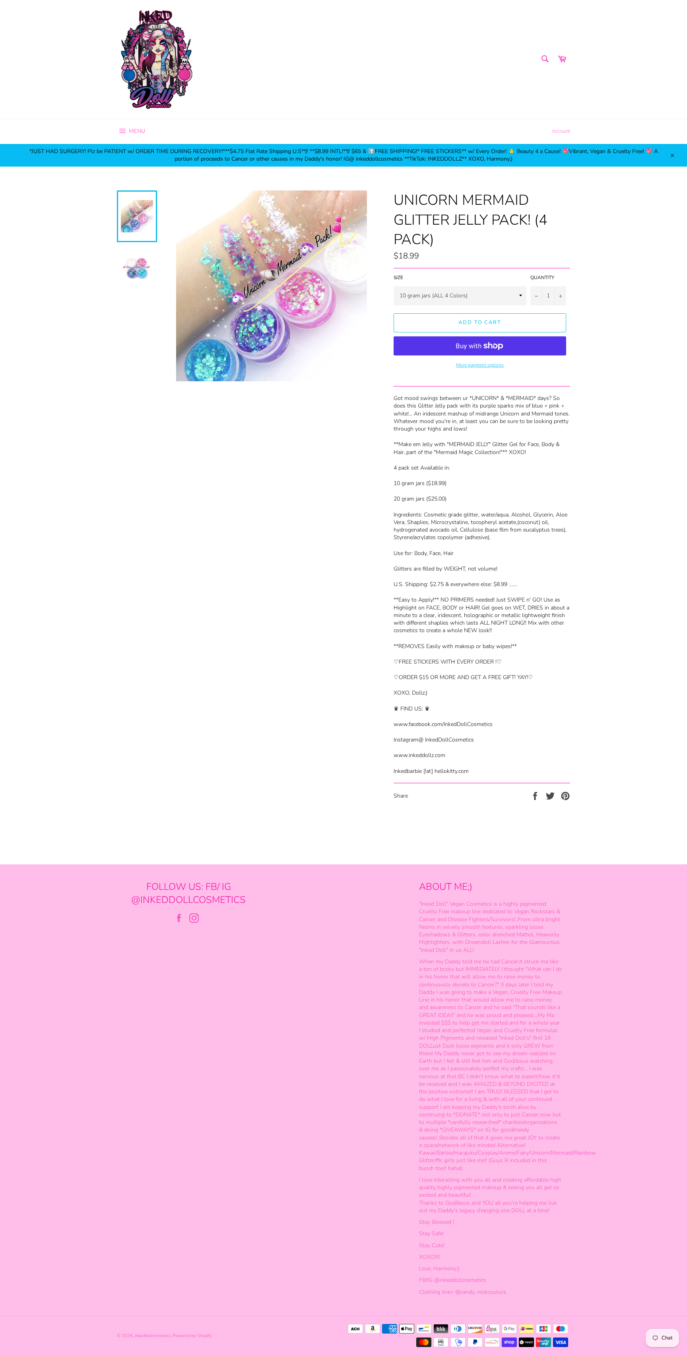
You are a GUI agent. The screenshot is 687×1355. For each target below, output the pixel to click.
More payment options (480, 365)
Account (561, 131)
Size (398, 277)
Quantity (542, 277)
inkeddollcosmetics (153, 1336)
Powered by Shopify (192, 1336)
